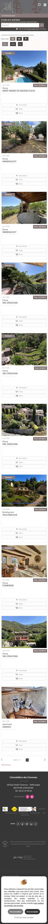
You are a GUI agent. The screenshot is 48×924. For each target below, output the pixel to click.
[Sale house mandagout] (24, 137)
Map (44, 813)
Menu (44, 5)
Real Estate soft (27, 856)
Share (21, 113)
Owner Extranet (25, 815)
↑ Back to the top (6, 765)
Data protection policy (11, 813)
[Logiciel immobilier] (18, 857)
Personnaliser (15, 911)
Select (21, 109)
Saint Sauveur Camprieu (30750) (10, 876)
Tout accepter (32, 911)
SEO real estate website (29, 859)
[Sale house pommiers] (24, 561)
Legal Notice (42, 808)
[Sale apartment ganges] (24, 703)
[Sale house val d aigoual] (24, 279)
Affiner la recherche (39, 5)
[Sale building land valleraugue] (24, 491)
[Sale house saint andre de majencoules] (24, 66)
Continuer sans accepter (24, 917)
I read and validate (23, 29)
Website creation (28, 857)
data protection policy (33, 29)
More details (23, 105)
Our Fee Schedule (35, 813)
